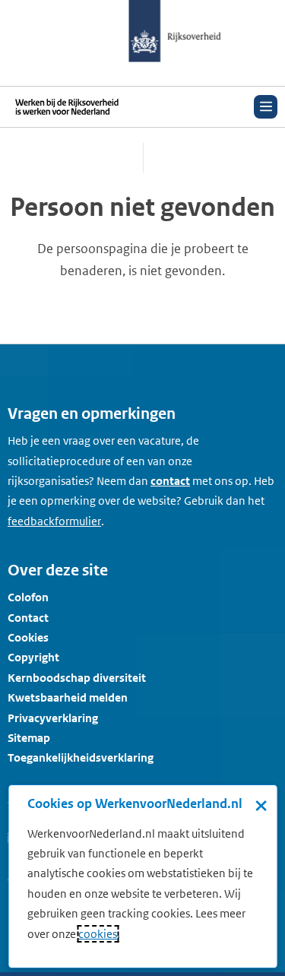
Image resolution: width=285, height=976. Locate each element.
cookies (97, 934)
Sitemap (29, 737)
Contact (28, 617)
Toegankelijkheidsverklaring (81, 757)
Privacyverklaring (53, 718)
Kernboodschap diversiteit (77, 677)
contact (170, 481)
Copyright (33, 657)
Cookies (28, 637)
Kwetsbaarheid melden (68, 697)
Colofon (28, 597)
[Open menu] (265, 107)
